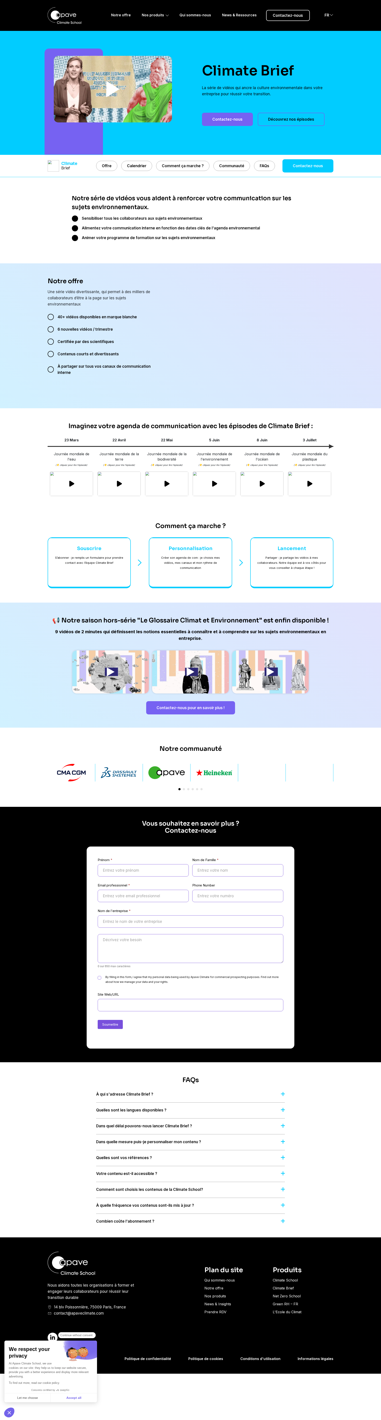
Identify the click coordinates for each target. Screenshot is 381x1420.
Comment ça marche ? (183, 166)
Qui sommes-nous (195, 15)
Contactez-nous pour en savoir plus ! (191, 708)
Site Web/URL (108, 994)
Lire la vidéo (113, 89)
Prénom (105, 860)
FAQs (264, 166)
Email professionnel (114, 885)
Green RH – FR (285, 1304)
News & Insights (217, 1304)
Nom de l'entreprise (114, 911)
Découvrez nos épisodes (291, 119)
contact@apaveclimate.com (79, 1313)
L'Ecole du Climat (287, 1312)
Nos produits (153, 15)
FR (327, 15)
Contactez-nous (288, 15)
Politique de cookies (205, 1358)
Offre (107, 166)
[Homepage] (69, 15)
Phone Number (203, 885)
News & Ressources (239, 15)
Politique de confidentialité (148, 1358)
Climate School (285, 1280)
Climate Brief (283, 1288)
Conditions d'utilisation (260, 1358)
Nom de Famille (205, 860)
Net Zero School (287, 1296)
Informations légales (315, 1358)
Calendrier (136, 166)
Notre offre (121, 15)
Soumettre (110, 1024)
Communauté (231, 166)
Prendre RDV (215, 1312)
